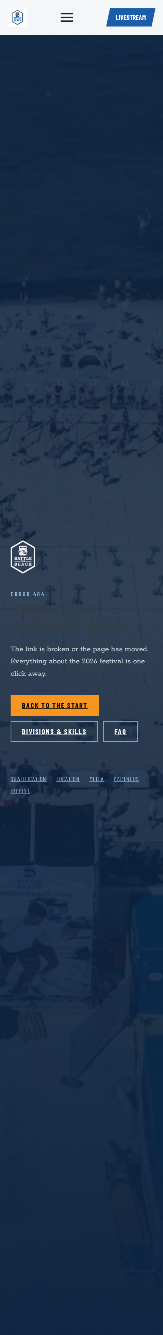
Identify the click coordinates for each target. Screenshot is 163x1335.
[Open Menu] (67, 17)
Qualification (29, 778)
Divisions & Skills (54, 731)
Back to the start (55, 705)
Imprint (20, 790)
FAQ (120, 731)
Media (96, 778)
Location (68, 778)
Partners (126, 778)
